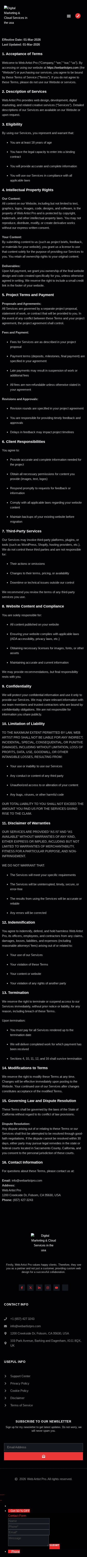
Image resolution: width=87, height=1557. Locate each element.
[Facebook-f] (22, 1287)
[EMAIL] (29, 1532)
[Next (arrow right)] (1, 1499)
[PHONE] (29, 1526)
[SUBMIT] (43, 1456)
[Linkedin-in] (39, 1287)
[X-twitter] (30, 1287)
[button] (69, 16)
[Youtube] (56, 1287)
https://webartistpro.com (63, 67)
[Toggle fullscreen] (1, 1494)
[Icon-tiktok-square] (65, 1287)
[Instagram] (48, 1287)
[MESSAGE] (28, 1545)
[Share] (2, 1494)
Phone (15, 1551)
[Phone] (9, 1551)
